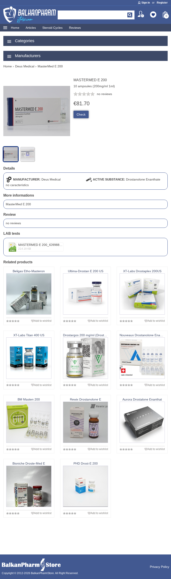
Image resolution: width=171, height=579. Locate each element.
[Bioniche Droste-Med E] (28, 486)
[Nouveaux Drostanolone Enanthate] (142, 358)
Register (162, 2)
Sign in (145, 2)
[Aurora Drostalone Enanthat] (142, 422)
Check (81, 114)
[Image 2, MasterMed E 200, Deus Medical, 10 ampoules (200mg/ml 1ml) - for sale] (36, 143)
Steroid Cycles (52, 27)
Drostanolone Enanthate (143, 179)
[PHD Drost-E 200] (85, 486)
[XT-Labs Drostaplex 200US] (142, 294)
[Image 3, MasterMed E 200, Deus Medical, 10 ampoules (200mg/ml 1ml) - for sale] (27, 154)
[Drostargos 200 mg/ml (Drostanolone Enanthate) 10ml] (85, 358)
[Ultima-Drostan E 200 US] (85, 294)
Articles (31, 27)
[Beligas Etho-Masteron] (28, 294)
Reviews (75, 27)
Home (15, 27)
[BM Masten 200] (28, 422)
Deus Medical (51, 179)
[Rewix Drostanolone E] (85, 422)
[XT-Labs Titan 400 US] (28, 358)
